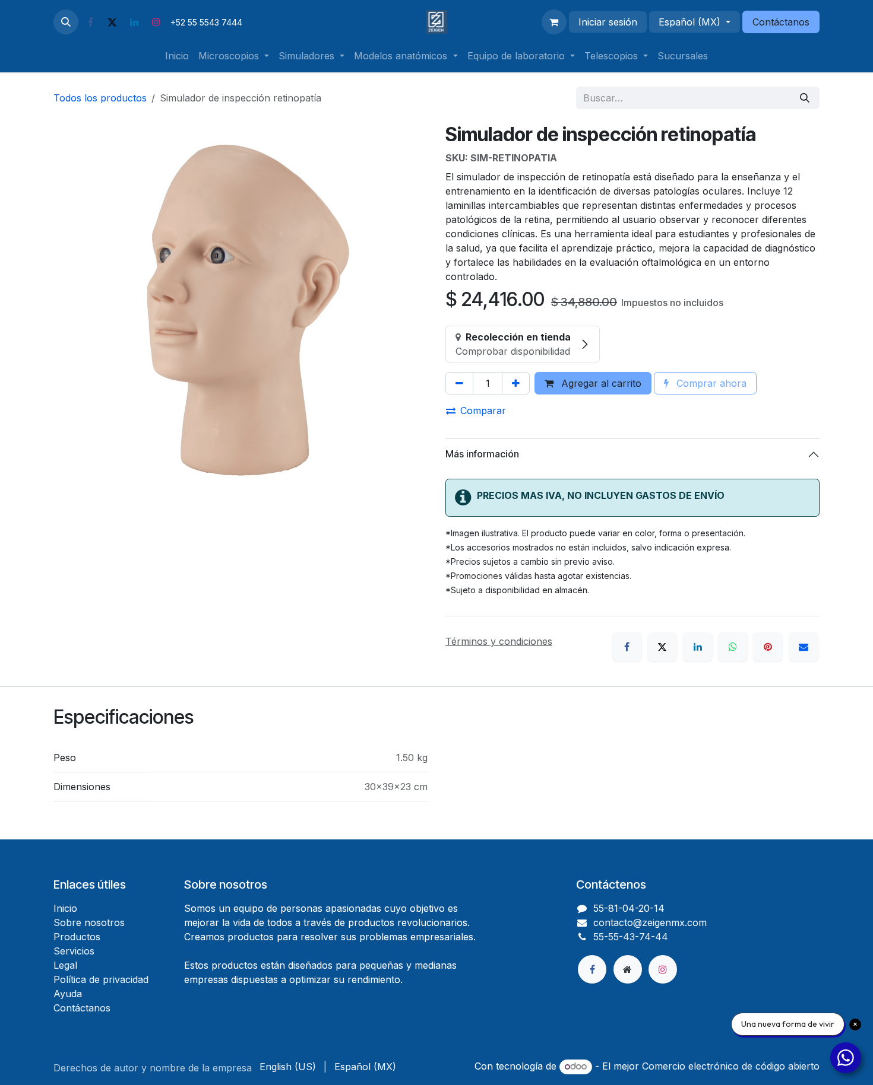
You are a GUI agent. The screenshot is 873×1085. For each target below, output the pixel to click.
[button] (65, 21)
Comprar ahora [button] (710, 383)
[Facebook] (90, 21)
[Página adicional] (627, 969)
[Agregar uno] (516, 383)
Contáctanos (780, 22)
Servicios (73, 951)
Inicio (65, 908)
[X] (112, 21)
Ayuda (67, 994)
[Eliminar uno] (459, 383)
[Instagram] (156, 21)
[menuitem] (177, 56)
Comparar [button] (483, 410)
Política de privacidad (100, 979)
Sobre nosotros (89, 922)
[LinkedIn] (134, 21)
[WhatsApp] (733, 646)
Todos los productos (100, 98)
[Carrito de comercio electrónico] (554, 21)
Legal (65, 965)
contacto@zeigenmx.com (650, 922)
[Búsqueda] (805, 98)
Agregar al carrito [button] (599, 383)
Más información (482, 454)
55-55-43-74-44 (630, 937)
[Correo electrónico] (803, 646)
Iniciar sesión (607, 22)
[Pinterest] (768, 646)
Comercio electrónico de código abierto (731, 1066)
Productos (76, 937)
